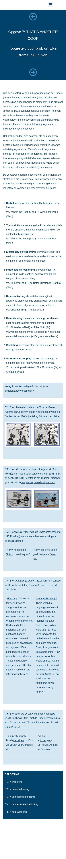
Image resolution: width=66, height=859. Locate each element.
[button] (50, 4)
